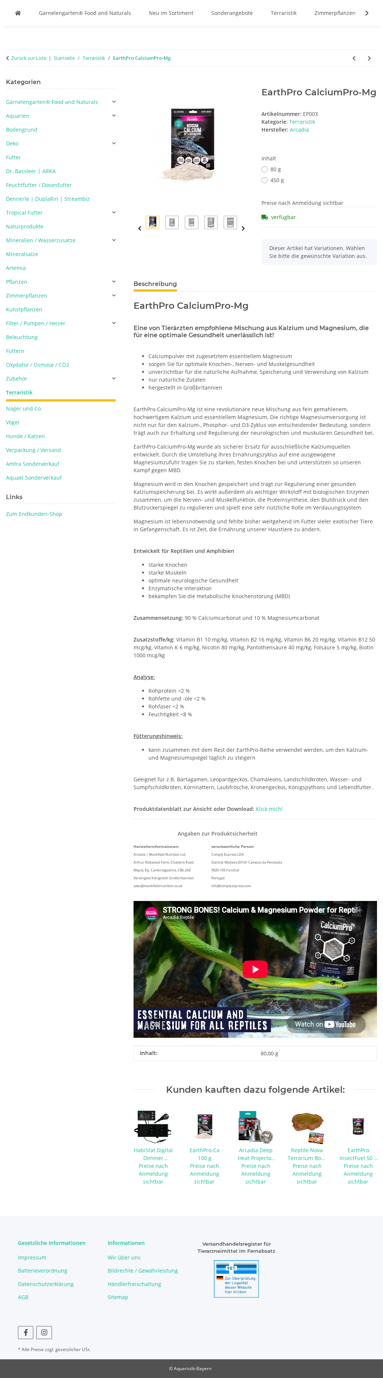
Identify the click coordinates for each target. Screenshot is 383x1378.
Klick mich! (269, 808)
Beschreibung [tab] (155, 283)
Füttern (15, 350)
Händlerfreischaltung (134, 1284)
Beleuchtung (22, 337)
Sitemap (118, 1297)
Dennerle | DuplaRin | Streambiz (48, 198)
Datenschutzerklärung (46, 1284)
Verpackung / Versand (33, 449)
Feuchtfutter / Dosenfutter (39, 184)
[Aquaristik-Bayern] (18, 13)
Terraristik (284, 12)
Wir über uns (124, 1257)
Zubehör (16, 378)
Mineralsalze (22, 254)
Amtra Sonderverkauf (32, 463)
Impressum (32, 1257)
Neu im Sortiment (171, 12)
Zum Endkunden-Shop (34, 513)
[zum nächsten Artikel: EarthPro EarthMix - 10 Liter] (369, 58)
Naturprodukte (24, 226)
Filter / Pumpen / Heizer (35, 323)
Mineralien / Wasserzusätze (41, 240)
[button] (362, 13)
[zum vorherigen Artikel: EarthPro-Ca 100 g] (354, 58)
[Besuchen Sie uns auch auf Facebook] (25, 1332)
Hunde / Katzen (25, 436)
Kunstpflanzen (24, 309)
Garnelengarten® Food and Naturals (85, 12)
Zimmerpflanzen (335, 12)
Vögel (12, 422)
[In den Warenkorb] (139, 83)
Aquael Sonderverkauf (34, 477)
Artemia (16, 267)
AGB (23, 1297)
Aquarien (17, 115)
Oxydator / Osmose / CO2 (37, 364)
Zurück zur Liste (28, 58)
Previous (140, 229)
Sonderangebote (232, 12)
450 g (277, 180)
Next (243, 229)
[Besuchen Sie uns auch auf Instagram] (44, 1332)
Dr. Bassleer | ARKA (31, 171)
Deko (12, 143)
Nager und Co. (24, 408)
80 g (275, 169)
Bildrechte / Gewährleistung (143, 1270)
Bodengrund (21, 129)
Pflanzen (16, 281)
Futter (13, 157)
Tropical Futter (24, 212)
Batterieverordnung (42, 1270)
